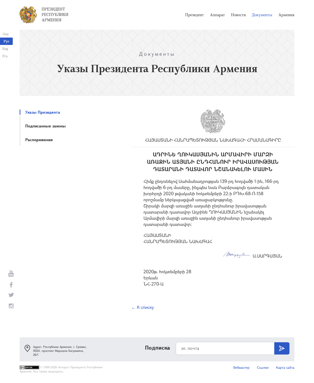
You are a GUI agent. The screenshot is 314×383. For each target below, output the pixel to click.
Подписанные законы (45, 125)
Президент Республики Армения (55, 14)
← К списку (142, 307)
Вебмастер (241, 367)
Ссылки (263, 367)
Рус (7, 41)
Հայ (5, 33)
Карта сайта (285, 367)
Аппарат (217, 14)
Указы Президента (42, 112)
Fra (5, 56)
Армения (286, 14)
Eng (5, 48)
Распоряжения (39, 139)
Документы (262, 14)
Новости (238, 14)
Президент (194, 14)
